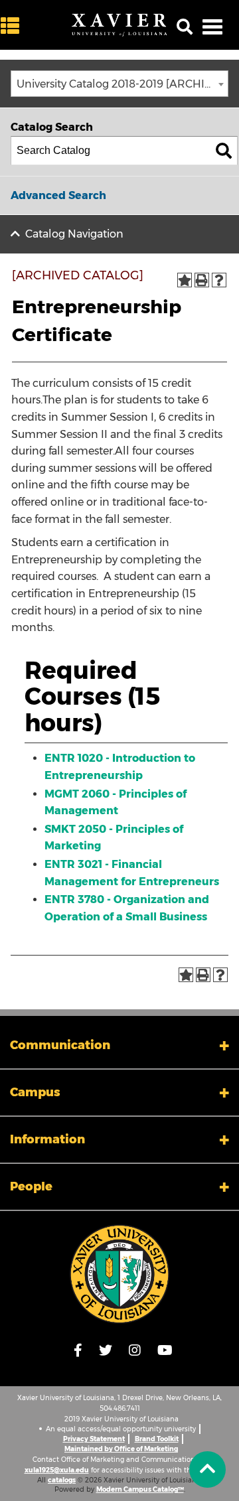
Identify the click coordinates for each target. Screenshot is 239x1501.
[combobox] (119, 83)
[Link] (119, 1274)
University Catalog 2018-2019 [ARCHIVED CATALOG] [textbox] (122, 84)
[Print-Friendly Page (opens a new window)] (202, 280)
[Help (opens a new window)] (219, 280)
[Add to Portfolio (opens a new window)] (184, 280)
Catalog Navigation (74, 234)
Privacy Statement (94, 1439)
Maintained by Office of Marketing (121, 1449)
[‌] (13, 26)
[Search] (224, 150)
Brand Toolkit (157, 1439)
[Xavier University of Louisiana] (119, 25)
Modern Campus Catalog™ (140, 1489)
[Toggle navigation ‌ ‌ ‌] (212, 26)
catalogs (62, 1480)
